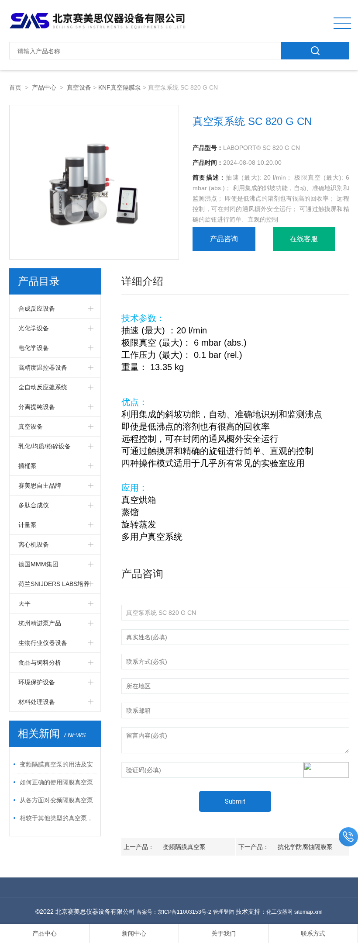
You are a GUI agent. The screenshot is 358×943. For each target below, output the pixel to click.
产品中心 (44, 87)
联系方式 (313, 933)
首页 (15, 87)
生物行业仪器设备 (42, 642)
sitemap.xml (308, 912)
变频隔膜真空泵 (184, 846)
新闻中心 (134, 933)
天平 (24, 603)
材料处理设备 (36, 701)
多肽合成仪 (33, 505)
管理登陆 (223, 912)
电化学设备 (33, 347)
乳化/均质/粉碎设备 (44, 446)
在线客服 (304, 239)
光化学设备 (33, 328)
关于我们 (223, 933)
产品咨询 (224, 239)
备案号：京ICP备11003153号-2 (174, 912)
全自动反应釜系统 (42, 387)
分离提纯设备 (36, 406)
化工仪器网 (279, 912)
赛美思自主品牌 (39, 485)
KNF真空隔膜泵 (119, 87)
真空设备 (79, 87)
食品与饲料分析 (39, 662)
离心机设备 (33, 544)
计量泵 (27, 524)
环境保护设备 (36, 682)
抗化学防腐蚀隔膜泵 (305, 846)
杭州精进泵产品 (39, 623)
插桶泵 (27, 465)
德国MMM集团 (38, 564)
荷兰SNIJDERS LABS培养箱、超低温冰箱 (54, 586)
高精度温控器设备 (42, 367)
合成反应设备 (36, 308)
